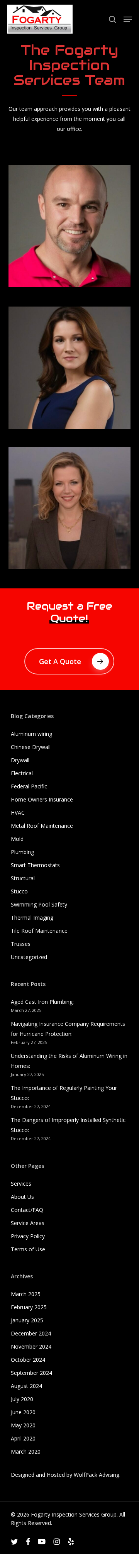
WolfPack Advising (96, 1474)
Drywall (20, 760)
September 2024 (31, 1372)
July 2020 (22, 1399)
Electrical (22, 773)
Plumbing (22, 852)
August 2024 (26, 1386)
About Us (22, 1196)
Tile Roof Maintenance (39, 930)
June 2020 (23, 1412)
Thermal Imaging (32, 917)
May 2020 (23, 1425)
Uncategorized (29, 957)
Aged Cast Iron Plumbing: (42, 1001)
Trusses (21, 943)
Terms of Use (28, 1249)
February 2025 (29, 1307)
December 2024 (31, 1333)
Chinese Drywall (31, 747)
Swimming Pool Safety (39, 904)
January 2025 (27, 1320)
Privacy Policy (28, 1236)
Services (21, 1183)
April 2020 (23, 1438)
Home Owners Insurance (42, 799)
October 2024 (28, 1359)
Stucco (19, 891)
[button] (128, 19)
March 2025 (26, 1294)
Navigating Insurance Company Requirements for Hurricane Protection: (68, 1028)
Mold (17, 838)
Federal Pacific (29, 786)
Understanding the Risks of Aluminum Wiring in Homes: (69, 1060)
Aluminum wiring (31, 733)
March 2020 (26, 1451)
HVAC (18, 812)
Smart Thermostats (35, 865)
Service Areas (27, 1223)
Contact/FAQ (27, 1209)
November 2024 (31, 1346)
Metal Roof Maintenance (42, 825)
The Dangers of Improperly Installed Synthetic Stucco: (68, 1125)
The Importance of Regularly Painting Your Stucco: (64, 1093)
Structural (23, 878)
